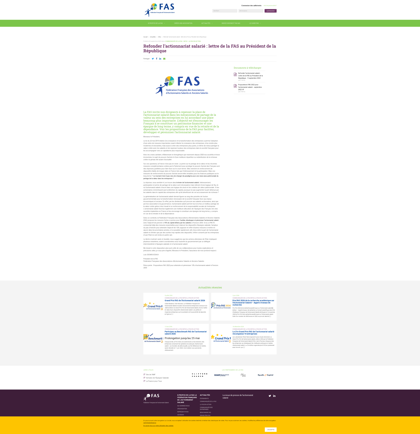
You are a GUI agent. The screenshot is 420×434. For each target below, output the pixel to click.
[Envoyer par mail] (164, 58)
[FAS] (159, 10)
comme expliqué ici (149, 423)
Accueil (145, 37)
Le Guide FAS (254, 23)
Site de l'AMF (150, 375)
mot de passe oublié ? (270, 5)
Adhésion (180, 415)
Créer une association (183, 23)
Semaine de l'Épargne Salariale (157, 378)
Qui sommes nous (183, 406)
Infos (159, 37)
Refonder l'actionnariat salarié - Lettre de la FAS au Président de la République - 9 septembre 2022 (250, 76)
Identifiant (216, 11)
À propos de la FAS (155, 23)
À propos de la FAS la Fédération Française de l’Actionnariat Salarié (187, 398)
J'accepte (270, 430)
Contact (172, 30)
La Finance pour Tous (154, 381)
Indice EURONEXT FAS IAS (231, 23)
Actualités (205, 23)
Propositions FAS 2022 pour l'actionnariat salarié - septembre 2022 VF (250, 88)
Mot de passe (243, 11)
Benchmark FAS (205, 412)
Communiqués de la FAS (173, 41)
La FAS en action (195, 41)
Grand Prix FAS (205, 415)
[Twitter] (153, 58)
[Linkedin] (160, 58)
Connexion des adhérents (251, 6)
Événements (153, 30)
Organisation (182, 409)
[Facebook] (156, 58)
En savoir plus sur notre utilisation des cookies (158, 425)
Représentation (182, 412)
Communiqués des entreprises (206, 408)
